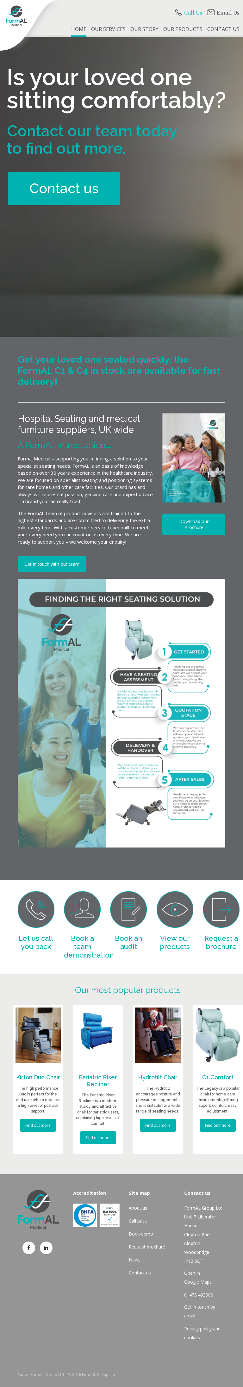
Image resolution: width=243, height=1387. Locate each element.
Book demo (141, 1234)
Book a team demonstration (89, 946)
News (134, 1260)
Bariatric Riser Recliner (98, 1081)
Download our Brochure (194, 524)
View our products (175, 942)
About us (138, 1208)
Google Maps (198, 1282)
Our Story (144, 29)
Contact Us (223, 29)
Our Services (108, 29)
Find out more (38, 1125)
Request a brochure (221, 942)
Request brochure (147, 1247)
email (189, 1316)
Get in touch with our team (51, 564)
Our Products (182, 29)
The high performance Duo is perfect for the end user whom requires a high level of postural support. (38, 1099)
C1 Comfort (218, 1077)
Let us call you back (36, 942)
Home (78, 29)
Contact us (63, 188)
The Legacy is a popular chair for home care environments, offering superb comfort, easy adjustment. (218, 1099)
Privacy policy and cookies (202, 1333)
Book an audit (128, 942)
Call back (138, 1221)
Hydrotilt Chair (158, 1077)
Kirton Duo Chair (38, 1077)
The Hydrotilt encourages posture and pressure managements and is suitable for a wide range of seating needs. (157, 1099)
